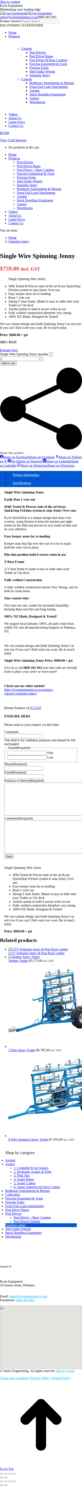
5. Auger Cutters (25, 1183)
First (50, 753)
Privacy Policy (40, 1378)
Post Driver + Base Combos (32, 1217)
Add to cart (8, 363)
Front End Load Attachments (24, 1206)
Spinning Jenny (15, 1225)
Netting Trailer (18, 960)
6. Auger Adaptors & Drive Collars (37, 1187)
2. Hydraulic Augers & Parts (32, 1172)
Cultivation (12, 1194)
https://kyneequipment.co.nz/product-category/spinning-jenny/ (28, 691)
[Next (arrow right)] (6, 1477)
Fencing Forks (14, 1202)
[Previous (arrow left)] (1, 1477)
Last (50, 757)
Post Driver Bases (17, 1210)
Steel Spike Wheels (18, 1229)
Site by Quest (65, 1371)
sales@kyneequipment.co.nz (19, 17)
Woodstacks (13, 1236)
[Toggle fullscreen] (6, 1473)
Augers (10, 1164)
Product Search (10, 21)
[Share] (10, 1473)
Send (9, 856)
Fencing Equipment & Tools (24, 1198)
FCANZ (35, 708)
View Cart (7, 140)
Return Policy (61, 1378)
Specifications (22, 483)
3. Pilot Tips (22, 1175)
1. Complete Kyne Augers (31, 1168)
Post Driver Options (27, 1221)
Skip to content (10, 2)
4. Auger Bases (24, 1179)
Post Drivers (13, 1213)
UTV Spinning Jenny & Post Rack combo (36, 953)
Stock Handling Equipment (23, 1233)
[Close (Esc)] (14, 1473)
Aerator (10, 1160)
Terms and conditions (14, 1378)
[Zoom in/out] (1, 1473)
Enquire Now (9, 350)
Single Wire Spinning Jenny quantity (24, 354)
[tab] (45, 475)
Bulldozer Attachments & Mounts (27, 1191)
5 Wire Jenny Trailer (22, 1050)
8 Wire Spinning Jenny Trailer (28, 1139)
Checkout (20, 140)
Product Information (26, 475)
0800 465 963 (25, 1300)
